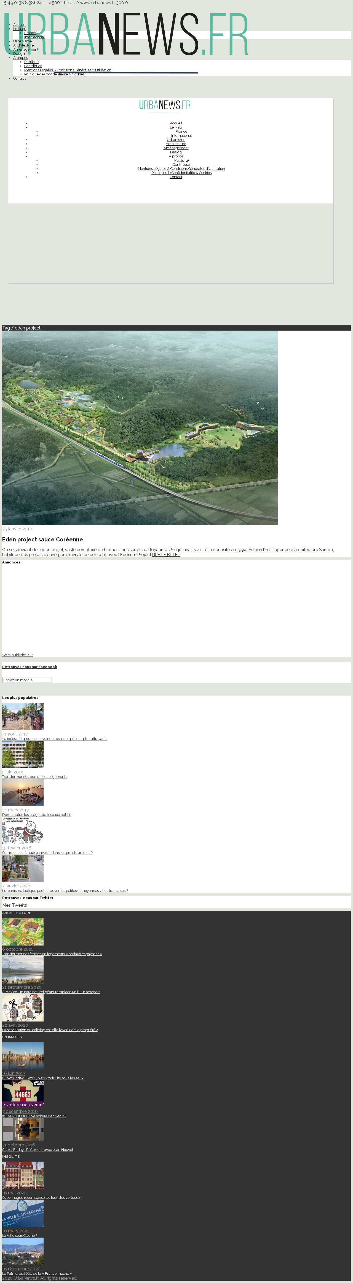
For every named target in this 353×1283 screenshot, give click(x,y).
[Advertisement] (170, 244)
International (34, 37)
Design (19, 53)
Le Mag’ (19, 29)
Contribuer (33, 66)
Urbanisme (22, 41)
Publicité (31, 62)
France (30, 33)
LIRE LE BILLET (166, 554)
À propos (20, 58)
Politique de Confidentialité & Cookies (54, 74)
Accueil (19, 25)
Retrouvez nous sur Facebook (29, 667)
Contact (19, 78)
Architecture (23, 45)
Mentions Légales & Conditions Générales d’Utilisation (67, 70)
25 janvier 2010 (17, 529)
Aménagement (25, 49)
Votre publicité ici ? (17, 655)
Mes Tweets (14, 905)
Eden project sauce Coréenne (42, 539)
